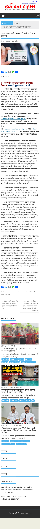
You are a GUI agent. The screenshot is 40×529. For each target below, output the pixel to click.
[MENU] (37, 15)
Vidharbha (33, 292)
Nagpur (21, 441)
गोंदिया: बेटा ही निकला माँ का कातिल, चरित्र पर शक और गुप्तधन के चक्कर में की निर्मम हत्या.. (10, 304)
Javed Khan (16, 41)
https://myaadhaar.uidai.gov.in (13, 119)
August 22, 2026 (8, 346)
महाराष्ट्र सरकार (24, 362)
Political (21, 359)
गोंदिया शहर (28, 400)
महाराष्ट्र (18, 362)
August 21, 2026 (8, 387)
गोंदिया (2, 294)
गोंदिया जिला (7, 294)
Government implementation (11, 292)
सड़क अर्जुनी (32, 362)
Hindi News (5, 359)
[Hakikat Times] (3, 15)
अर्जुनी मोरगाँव (5, 362)
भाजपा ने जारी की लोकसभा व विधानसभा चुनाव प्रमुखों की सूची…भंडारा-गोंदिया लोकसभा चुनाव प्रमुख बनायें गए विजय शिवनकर (30, 306)
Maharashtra (25, 292)
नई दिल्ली (25, 444)
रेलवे (33, 400)
